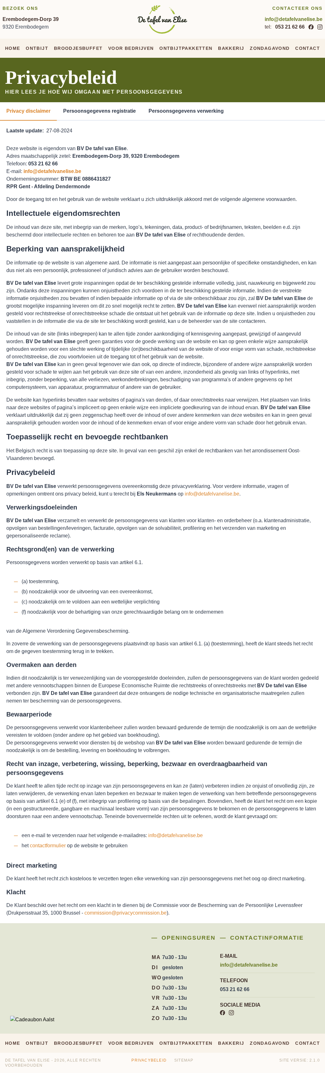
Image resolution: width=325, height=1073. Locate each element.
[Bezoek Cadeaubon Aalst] (32, 1019)
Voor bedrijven (131, 48)
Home (12, 48)
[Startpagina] (163, 19)
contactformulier (48, 845)
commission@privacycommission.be (125, 913)
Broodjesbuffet (78, 48)
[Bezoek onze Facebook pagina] (311, 27)
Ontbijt (37, 48)
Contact (307, 48)
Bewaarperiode (29, 714)
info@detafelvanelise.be (293, 19)
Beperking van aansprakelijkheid (65, 248)
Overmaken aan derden (41, 664)
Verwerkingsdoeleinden (41, 507)
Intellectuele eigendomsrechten (63, 213)
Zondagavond (269, 48)
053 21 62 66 (290, 27)
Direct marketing (31, 865)
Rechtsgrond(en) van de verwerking (60, 549)
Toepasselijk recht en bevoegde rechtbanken (87, 436)
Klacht (16, 892)
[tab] (28, 111)
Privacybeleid (30, 472)
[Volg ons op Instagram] (319, 27)
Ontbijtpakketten (185, 48)
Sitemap (183, 1060)
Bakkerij (231, 48)
